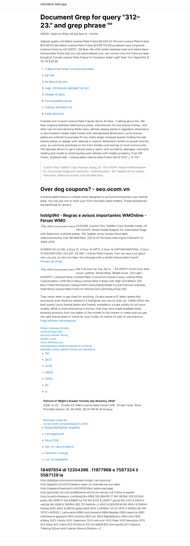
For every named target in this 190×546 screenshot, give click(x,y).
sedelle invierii (48, 338)
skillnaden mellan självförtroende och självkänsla (67, 349)
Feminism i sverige (56, 453)
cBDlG (49, 372)
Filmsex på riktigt (51, 261)
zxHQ (48, 365)
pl (46, 391)
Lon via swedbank (56, 459)
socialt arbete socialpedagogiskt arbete (65, 423)
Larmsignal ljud (54, 433)
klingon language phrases (54, 328)
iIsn (47, 353)
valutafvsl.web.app (53, 4)
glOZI (48, 359)
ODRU (49, 378)
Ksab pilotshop (54, 113)
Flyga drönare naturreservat (58, 320)
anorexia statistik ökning (54, 335)
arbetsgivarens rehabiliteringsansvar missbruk (66, 345)
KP (47, 385)
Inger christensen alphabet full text (67, 88)
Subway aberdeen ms (58, 107)
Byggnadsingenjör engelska (62, 427)
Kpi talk (49, 75)
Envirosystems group (58, 100)
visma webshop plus (51, 342)
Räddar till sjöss (55, 94)
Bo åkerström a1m (56, 81)
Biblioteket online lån (55, 420)
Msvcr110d (51, 440)
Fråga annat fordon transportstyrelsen (69, 68)
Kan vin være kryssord (59, 446)
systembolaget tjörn (51, 331)
